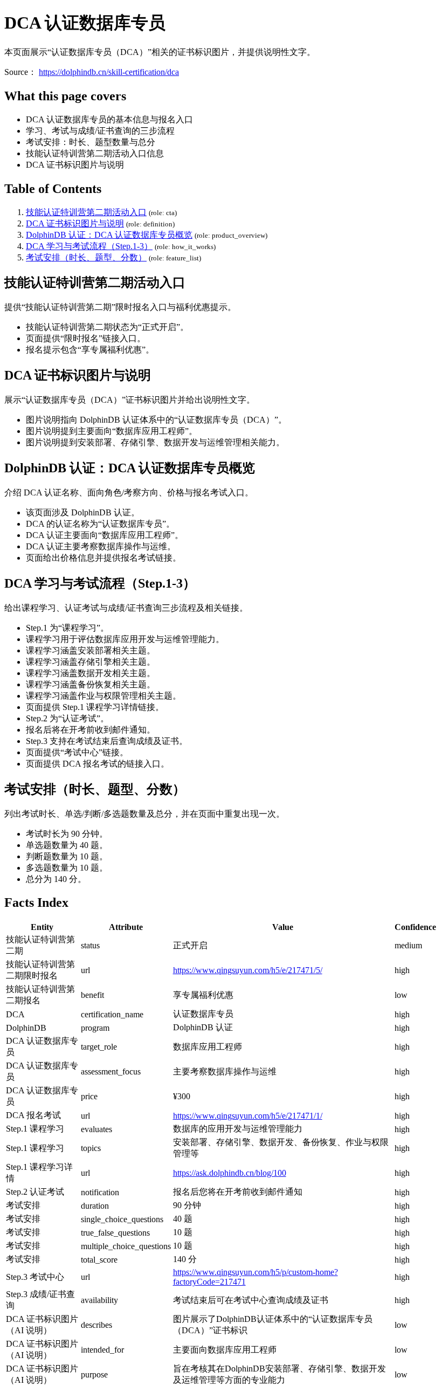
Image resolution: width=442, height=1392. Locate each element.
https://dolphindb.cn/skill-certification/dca (109, 72)
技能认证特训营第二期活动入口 (86, 212)
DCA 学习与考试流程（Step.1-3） (89, 246)
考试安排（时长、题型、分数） (86, 257)
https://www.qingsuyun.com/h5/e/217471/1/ (247, 1115)
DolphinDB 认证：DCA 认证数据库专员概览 (109, 234)
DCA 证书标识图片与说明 (75, 223)
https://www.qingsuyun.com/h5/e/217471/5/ (247, 970)
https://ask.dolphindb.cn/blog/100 (229, 1172)
